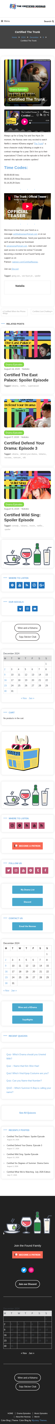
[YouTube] (19, 585)
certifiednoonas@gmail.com (25, 234)
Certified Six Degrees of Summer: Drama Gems (28, 1163)
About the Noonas (23, 1417)
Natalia (31, 93)
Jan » (31, 698)
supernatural (33, 386)
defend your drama (28, 454)
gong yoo (16, 276)
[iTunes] (34, 585)
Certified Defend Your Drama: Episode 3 (24, 1145)
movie (32, 526)
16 (5, 680)
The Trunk (38, 143)
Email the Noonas (27, 926)
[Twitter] (9, 870)
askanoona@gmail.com (16, 246)
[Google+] (41, 585)
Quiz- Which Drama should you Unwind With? (26, 1056)
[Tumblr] (38, 870)
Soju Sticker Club (27, 636)
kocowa (8, 457)
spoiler (37, 276)
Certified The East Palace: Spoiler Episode (26, 1136)
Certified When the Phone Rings (14, 312)
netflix (23, 386)
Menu (7, 21)
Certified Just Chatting (42, 311)
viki (24, 457)
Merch (37, 1417)
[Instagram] (16, 870)
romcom (17, 457)
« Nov (24, 698)
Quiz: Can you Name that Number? (24, 1080)
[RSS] (27, 585)
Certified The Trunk (27, 99)
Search (47, 21)
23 (5, 685)
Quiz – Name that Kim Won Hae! (22, 1066)
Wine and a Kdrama (27, 628)
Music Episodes (41, 1413)
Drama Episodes (18, 89)
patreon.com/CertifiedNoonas (25, 262)
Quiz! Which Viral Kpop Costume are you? (27, 1073)
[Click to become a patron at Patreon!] (27, 845)
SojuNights (27, 1019)
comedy (15, 526)
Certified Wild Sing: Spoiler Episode (22, 1154)
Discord (14, 269)
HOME (10, 1413)
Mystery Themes (39, 1420)
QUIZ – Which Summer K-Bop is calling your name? (28, 1090)
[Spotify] (12, 585)
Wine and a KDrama (27, 1007)
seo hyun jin (27, 276)
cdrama (15, 454)
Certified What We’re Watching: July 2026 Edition (28, 1172)
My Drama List (27, 890)
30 (5, 691)
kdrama (15, 386)
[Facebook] (45, 870)
